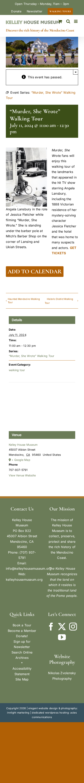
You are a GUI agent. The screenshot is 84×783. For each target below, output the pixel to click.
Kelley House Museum (23, 444)
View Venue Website (22, 475)
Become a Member (22, 631)
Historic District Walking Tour (59, 301)
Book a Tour (22, 625)
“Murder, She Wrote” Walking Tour (31, 356)
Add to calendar (35, 271)
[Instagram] (73, 626)
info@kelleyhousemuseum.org (28, 568)
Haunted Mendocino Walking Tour (24, 300)
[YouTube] (62, 637)
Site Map (22, 679)
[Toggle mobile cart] (60, 21)
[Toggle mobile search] (68, 21)
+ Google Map (21, 459)
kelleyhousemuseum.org (24, 579)
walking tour (17, 370)
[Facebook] (51, 626)
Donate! (22, 636)
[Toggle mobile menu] (76, 21)
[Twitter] (62, 626)
